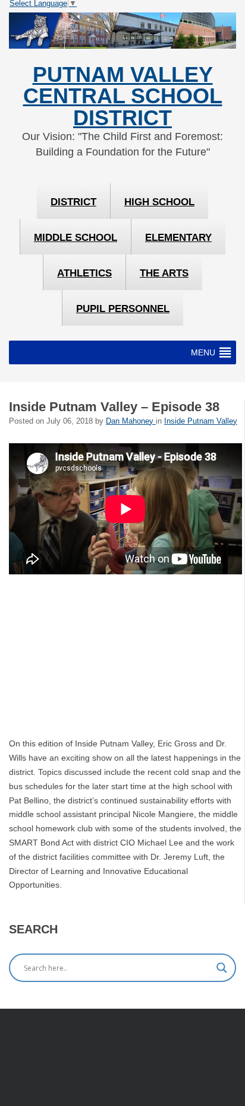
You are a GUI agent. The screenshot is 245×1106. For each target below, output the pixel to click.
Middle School (75, 237)
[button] (203, 352)
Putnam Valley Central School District (122, 96)
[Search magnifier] (221, 967)
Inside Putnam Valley (200, 421)
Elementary (178, 237)
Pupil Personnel (122, 308)
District (73, 202)
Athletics (84, 273)
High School (159, 202)
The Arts (164, 273)
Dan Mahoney (131, 421)
